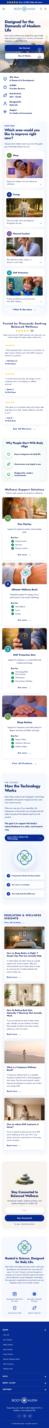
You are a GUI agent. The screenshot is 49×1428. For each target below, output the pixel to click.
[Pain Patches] (24, 508)
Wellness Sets (8, 1369)
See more (24, 554)
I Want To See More (24, 309)
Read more (14, 977)
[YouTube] (30, 1416)
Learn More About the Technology (24, 838)
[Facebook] (19, 1416)
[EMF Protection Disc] (24, 639)
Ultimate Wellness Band (11, 1359)
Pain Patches (7, 1340)
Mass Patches (7, 1349)
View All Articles (14, 922)
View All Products (24, 763)
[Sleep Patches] (24, 706)
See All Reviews (24, 428)
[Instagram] (24, 1416)
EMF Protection (8, 1364)
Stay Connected (24, 1218)
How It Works (24, 56)
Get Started (24, 48)
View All (6, 1335)
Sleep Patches (8, 1344)
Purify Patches (8, 1354)
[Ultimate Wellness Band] (24, 573)
